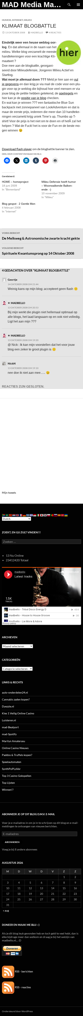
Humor (6, 20)
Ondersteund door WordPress (17, 1011)
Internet (17, 20)
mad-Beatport (10, 727)
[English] (17, 514)
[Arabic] (7, 514)
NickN (12, 363)
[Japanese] (42, 514)
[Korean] (45, 514)
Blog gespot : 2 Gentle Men (18, 203)
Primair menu (78, 4)
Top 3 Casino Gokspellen (16, 775)
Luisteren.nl (9, 720)
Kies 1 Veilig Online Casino (18, 713)
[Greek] (28, 514)
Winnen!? (8, 789)
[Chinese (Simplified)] (10, 514)
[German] (24, 514)
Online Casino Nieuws (15, 748)
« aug (6, 910)
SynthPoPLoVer (11, 768)
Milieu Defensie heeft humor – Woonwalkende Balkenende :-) (59, 185)
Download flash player (17, 149)
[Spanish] (59, 514)
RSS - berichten (23, 971)
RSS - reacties (22, 987)
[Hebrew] (31, 514)
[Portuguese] (52, 514)
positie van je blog (33, 98)
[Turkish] (62, 514)
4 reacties (55, 32)
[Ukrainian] (66, 514)
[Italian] (38, 514)
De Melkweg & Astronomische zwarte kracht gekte (41, 235)
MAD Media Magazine (33, 5)
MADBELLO (36, 32)
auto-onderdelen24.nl (15, 692)
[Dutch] (14, 514)
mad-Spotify (9, 734)
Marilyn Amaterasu (13, 741)
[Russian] (56, 514)
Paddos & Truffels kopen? (17, 755)
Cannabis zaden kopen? (16, 699)
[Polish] (49, 514)
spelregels (66, 93)
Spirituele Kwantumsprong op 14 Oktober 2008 (38, 251)
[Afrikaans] (3, 514)
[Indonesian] (35, 514)
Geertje (12, 279)
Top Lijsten (8, 782)
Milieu (28, 20)
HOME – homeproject (15, 181)
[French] (21, 514)
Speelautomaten (11, 761)
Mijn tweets (9, 492)
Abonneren (12, 842)
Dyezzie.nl (8, 706)
